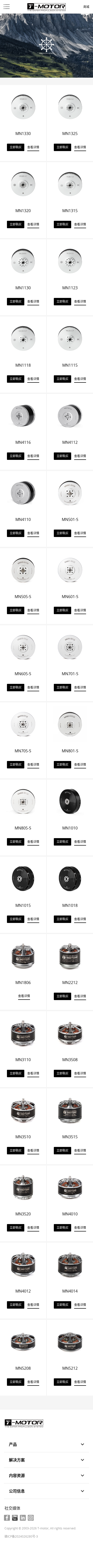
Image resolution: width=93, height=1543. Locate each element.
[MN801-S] (70, 723)
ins (31, 1518)
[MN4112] (70, 415)
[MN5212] (70, 1341)
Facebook (7, 1518)
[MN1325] (70, 106)
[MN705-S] (23, 723)
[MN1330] (23, 106)
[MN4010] (70, 1186)
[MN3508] (70, 1032)
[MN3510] (23, 1109)
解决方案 (17, 1460)
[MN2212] (70, 955)
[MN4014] (70, 1264)
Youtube (15, 1518)
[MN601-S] (70, 569)
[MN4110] (23, 492)
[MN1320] (23, 183)
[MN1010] (70, 801)
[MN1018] (70, 878)
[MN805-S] (23, 801)
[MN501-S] (70, 492)
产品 (13, 1444)
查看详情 (33, 147)
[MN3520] (23, 1186)
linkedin (23, 1518)
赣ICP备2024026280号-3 (21, 1536)
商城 (86, 7)
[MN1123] (70, 261)
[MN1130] (23, 261)
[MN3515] (70, 1109)
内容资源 (17, 1475)
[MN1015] (23, 878)
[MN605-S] (23, 646)
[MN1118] (23, 338)
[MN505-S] (23, 569)
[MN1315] (70, 183)
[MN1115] (70, 338)
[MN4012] (23, 1264)
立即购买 (16, 147)
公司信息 (17, 1491)
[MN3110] (23, 1032)
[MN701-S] (70, 646)
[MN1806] (23, 955)
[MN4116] (23, 415)
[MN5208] (23, 1341)
